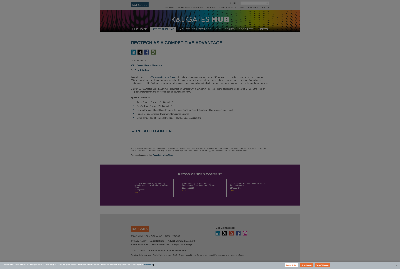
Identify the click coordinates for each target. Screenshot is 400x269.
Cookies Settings (291, 265)
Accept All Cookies (322, 265)
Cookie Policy (148, 264)
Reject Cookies (307, 265)
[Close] (396, 265)
